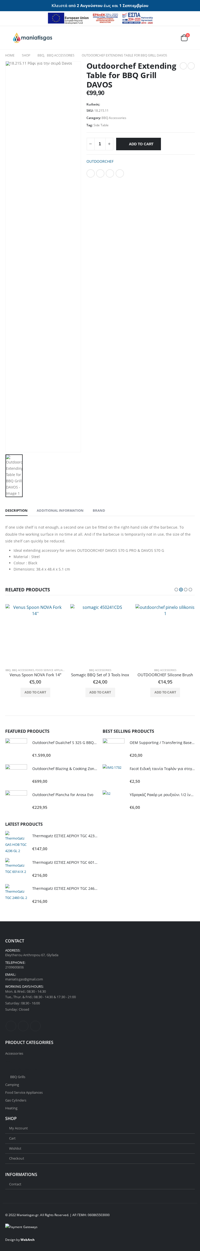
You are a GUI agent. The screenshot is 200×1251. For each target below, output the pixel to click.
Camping (12, 1084)
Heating (11, 1108)
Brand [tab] (99, 510)
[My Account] (159, 37)
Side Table (101, 125)
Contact (15, 1184)
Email (120, 173)
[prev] (183, 66)
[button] (9, 37)
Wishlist (15, 1148)
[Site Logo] (32, 38)
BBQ (8, 670)
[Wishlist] (171, 37)
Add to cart (141, 144)
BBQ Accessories (114, 118)
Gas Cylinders (15, 1100)
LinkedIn (110, 173)
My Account (18, 1128)
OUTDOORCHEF (100, 161)
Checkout (16, 1158)
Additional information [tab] (60, 510)
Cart (12, 1138)
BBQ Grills (18, 1076)
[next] (191, 66)
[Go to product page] (35, 634)
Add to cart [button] (35, 692)
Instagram (35, 1026)
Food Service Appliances (52, 670)
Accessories (14, 1053)
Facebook (90, 173)
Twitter (100, 173)
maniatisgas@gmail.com (24, 979)
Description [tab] (16, 510)
